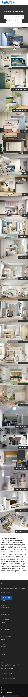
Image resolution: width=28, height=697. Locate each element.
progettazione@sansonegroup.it (8, 666)
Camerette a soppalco (8, 7)
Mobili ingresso (6, 619)
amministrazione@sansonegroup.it (18, 664)
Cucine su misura (6, 631)
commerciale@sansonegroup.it (8, 665)
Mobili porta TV (6, 616)
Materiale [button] (11, 17)
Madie (4, 610)
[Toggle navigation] (24, 2)
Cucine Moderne (6, 627)
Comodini (5, 646)
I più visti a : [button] (18, 21)
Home (4, 6)
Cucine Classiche (6, 629)
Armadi (4, 651)
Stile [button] (16, 17)
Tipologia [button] (20, 17)
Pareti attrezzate (6, 607)
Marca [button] (6, 17)
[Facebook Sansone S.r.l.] (1, 691)
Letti (4, 644)
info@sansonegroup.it (6, 664)
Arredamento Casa (11, 6)
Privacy (2, 696)
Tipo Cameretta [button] (10, 21)
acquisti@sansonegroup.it (7, 668)
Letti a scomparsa (6, 648)
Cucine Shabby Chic (7, 636)
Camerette (18, 6)
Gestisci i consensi (14, 696)
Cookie (6, 696)
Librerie (4, 605)
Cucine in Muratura (7, 634)
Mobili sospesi (6, 614)
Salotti (4, 612)
